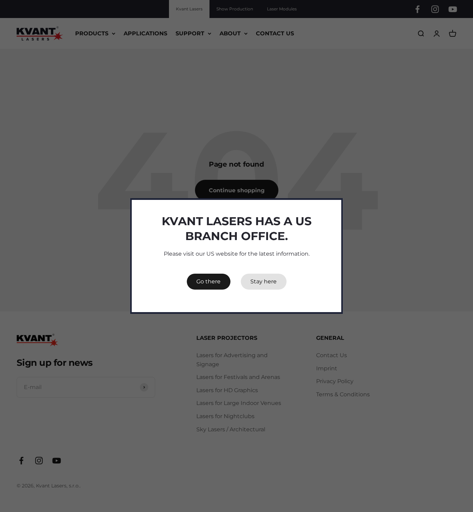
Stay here (263, 281)
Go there (208, 281)
